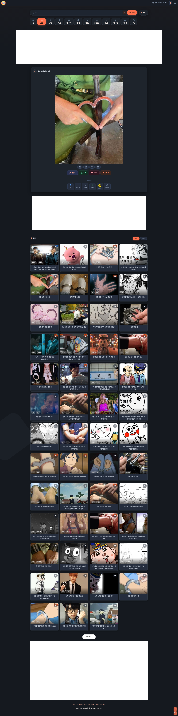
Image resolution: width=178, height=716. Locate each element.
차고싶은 (68, 621)
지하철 (93, 382)
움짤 (38, 502)
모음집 (107, 173)
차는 (97, 532)
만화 (40, 442)
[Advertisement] (89, 47)
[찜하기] (56, 247)
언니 (93, 412)
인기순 (143, 238)
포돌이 (63, 562)
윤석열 (40, 262)
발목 (68, 292)
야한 (98, 322)
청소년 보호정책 (100, 705)
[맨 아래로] (175, 713)
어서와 (93, 562)
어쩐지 (93, 322)
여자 (38, 382)
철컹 (86, 167)
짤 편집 (73, 173)
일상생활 (123, 412)
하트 (92, 167)
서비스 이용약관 (77, 705)
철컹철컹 (68, 262)
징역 (98, 382)
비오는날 (39, 532)
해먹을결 (34, 262)
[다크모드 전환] (170, 3)
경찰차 (69, 352)
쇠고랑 (97, 412)
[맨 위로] (175, 709)
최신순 (136, 238)
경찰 (98, 167)
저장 (84, 173)
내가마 (39, 352)
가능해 (129, 412)
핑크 (38, 322)
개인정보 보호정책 (89, 705)
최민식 (33, 352)
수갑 (80, 167)
